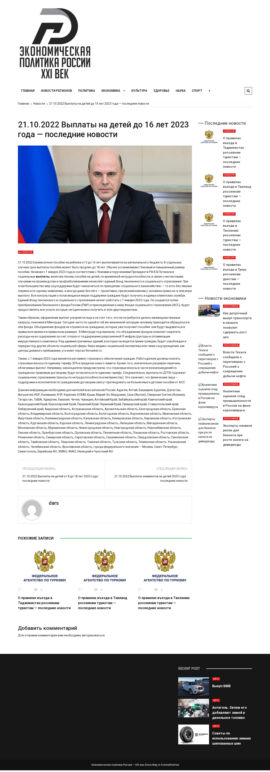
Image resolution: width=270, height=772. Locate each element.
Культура (139, 90)
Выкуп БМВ (221, 686)
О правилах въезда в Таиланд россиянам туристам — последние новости (102, 603)
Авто (216, 679)
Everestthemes (170, 764)
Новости (27, 252)
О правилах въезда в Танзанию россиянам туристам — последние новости (164, 603)
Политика (86, 90)
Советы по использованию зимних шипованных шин (231, 738)
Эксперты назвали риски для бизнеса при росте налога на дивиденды (237, 435)
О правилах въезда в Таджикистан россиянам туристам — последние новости (44, 603)
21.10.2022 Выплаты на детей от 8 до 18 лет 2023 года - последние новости (60, 478)
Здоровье (161, 90)
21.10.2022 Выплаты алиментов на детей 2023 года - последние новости (151, 478)
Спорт (197, 90)
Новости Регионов (56, 90)
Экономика (110, 90)
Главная (28, 90)
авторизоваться (93, 635)
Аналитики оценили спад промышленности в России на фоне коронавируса (237, 400)
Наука (180, 90)
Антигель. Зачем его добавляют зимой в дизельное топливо (229, 713)
